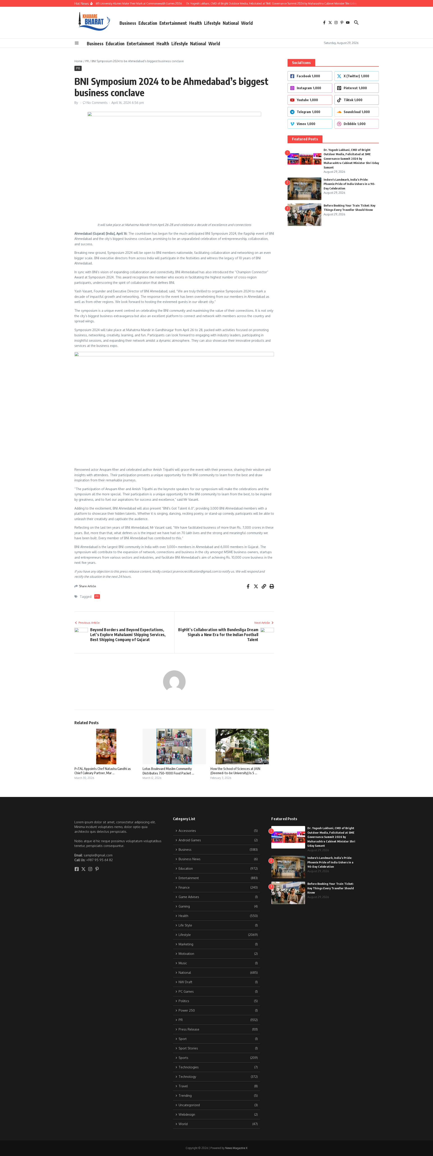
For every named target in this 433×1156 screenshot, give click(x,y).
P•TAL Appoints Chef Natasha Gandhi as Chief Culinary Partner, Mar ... (102, 771)
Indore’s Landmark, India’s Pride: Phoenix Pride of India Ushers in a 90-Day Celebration (349, 184)
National (231, 23)
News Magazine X (236, 1148)
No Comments (97, 103)
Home (78, 61)
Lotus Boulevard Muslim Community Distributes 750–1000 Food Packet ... (168, 771)
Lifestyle (212, 23)
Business (128, 23)
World (247, 23)
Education (147, 23)
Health (195, 23)
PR (87, 61)
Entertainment (173, 23)
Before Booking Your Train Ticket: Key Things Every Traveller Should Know (330, 888)
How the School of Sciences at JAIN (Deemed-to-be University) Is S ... (235, 771)
